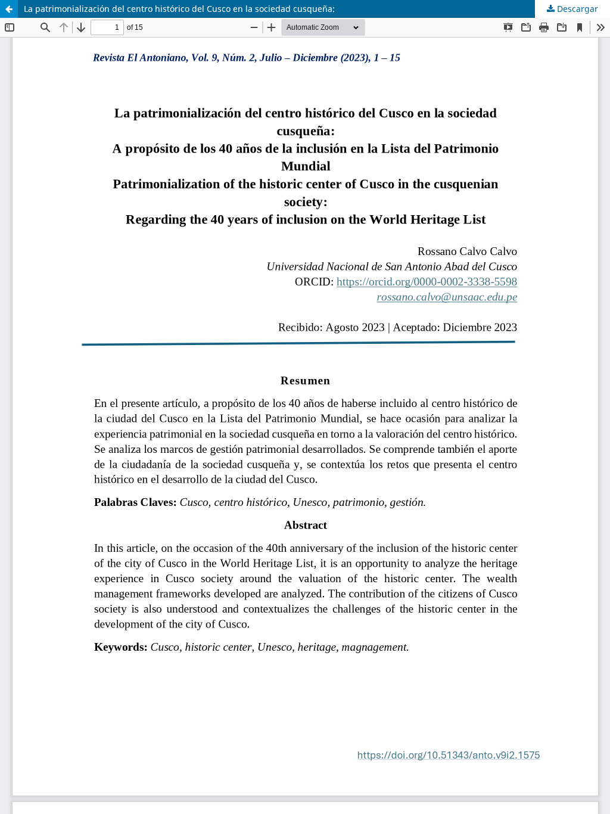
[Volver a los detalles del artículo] (9, 9)
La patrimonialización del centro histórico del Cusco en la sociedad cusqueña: (179, 8)
